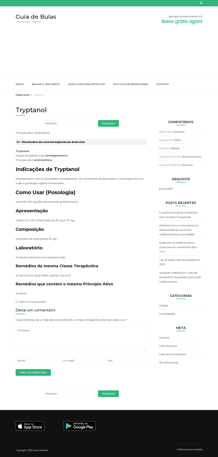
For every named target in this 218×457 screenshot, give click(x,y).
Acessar (164, 338)
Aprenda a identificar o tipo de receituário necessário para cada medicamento (180, 277)
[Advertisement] (109, 54)
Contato (162, 84)
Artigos (163, 305)
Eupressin (178, 132)
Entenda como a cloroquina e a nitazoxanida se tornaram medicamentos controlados (178, 230)
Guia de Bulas (36, 16)
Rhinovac (187, 165)
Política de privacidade (130, 84)
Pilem (177, 140)
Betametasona (191, 157)
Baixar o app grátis (46, 84)
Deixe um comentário (32, 302)
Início (20, 84)
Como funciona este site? (86, 84)
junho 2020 (166, 189)
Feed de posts (168, 346)
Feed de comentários (172, 354)
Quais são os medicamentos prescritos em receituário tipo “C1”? (178, 247)
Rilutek (175, 148)
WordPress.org (168, 362)
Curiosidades (167, 314)
